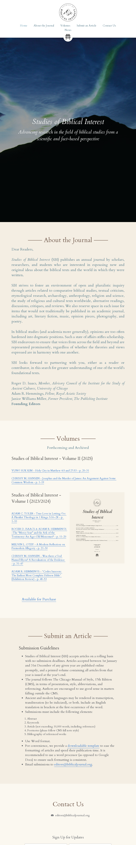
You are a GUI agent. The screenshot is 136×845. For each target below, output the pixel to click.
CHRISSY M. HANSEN (26, 478)
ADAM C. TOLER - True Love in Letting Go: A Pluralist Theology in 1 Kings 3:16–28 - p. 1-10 (39, 517)
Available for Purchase (39, 599)
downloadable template (83, 746)
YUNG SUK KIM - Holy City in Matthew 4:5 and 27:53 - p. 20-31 (50, 470)
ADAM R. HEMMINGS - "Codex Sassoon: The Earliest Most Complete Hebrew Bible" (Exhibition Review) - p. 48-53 (37, 575)
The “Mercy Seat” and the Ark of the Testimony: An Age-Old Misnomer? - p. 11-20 (39, 534)
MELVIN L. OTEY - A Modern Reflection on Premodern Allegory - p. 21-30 (39, 546)
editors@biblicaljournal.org (73, 764)
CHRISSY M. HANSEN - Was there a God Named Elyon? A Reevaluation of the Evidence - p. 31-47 (38, 560)
